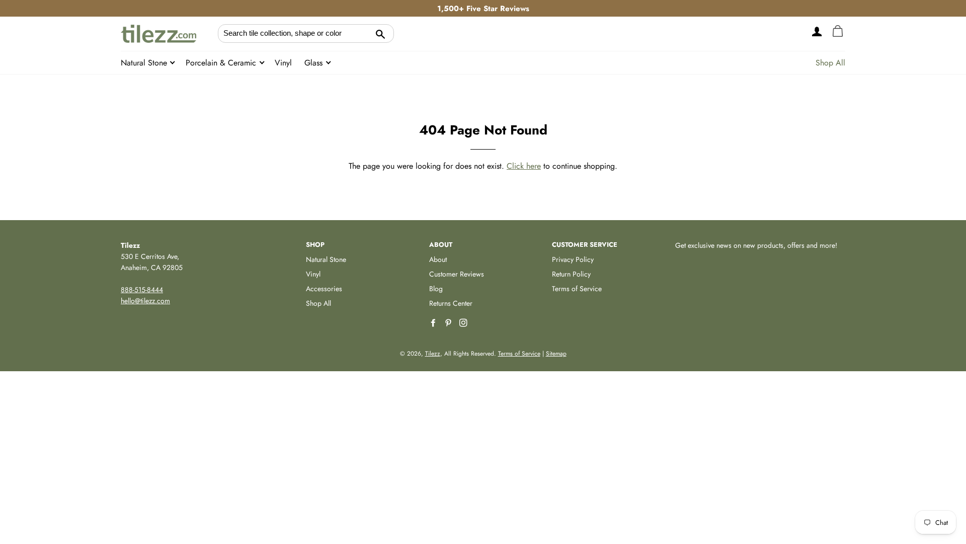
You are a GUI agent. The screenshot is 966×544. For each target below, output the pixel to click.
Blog (436, 289)
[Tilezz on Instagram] (464, 323)
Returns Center (450, 303)
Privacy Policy (573, 259)
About (438, 259)
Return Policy (571, 274)
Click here (524, 166)
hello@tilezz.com (145, 301)
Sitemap (556, 353)
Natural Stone (145, 63)
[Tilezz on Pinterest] (449, 323)
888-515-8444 (142, 290)
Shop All (830, 63)
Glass (314, 63)
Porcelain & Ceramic (222, 63)
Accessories (324, 289)
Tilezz (432, 353)
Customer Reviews (456, 274)
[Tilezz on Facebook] (434, 323)
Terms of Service (577, 289)
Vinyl (283, 63)
